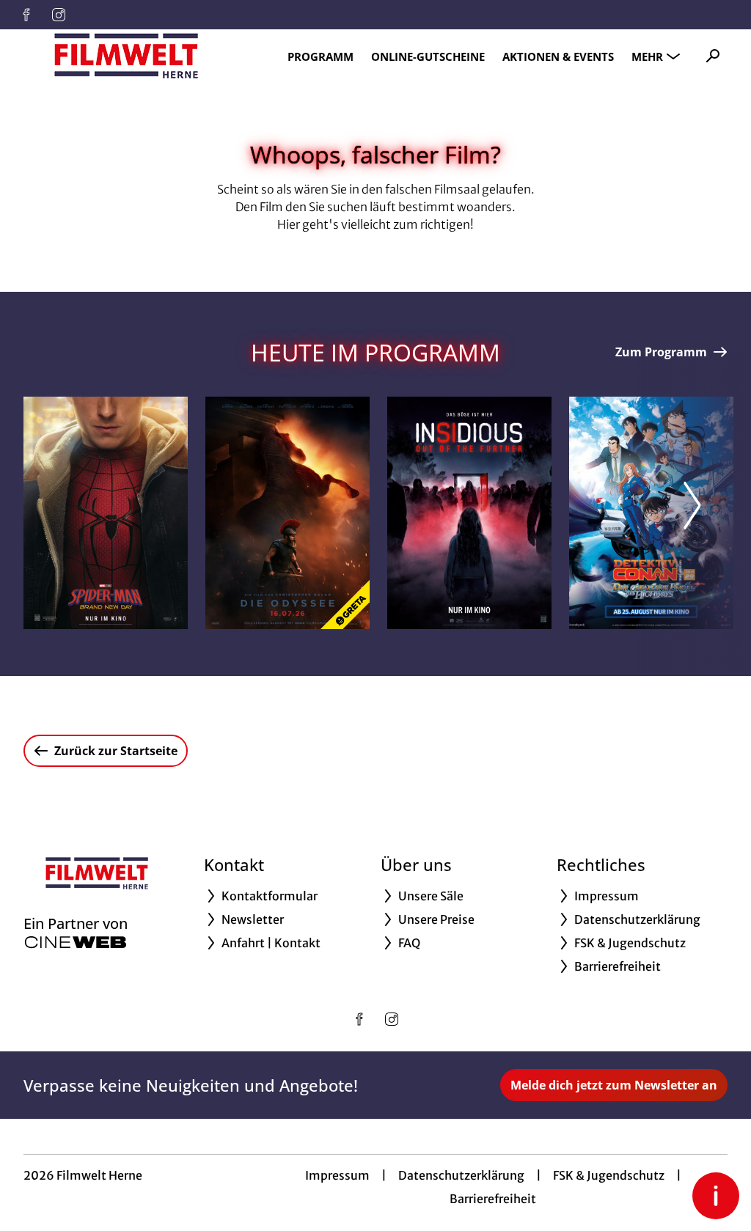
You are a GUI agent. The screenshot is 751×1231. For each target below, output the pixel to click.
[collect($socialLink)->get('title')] (26, 14)
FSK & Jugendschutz (608, 1175)
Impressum (337, 1175)
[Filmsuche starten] (713, 55)
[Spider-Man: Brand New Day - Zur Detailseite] (105, 513)
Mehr (647, 56)
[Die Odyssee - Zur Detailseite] (287, 513)
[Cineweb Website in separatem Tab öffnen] (75, 942)
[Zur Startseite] (126, 55)
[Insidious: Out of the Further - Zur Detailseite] (469, 513)
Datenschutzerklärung (461, 1175)
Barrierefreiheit (493, 1198)
